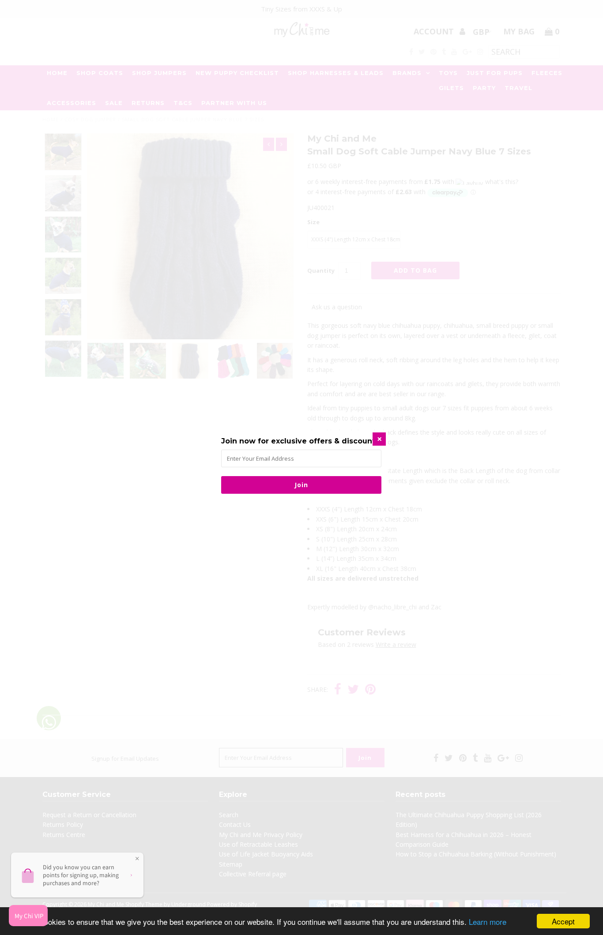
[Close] (379, 439)
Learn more (487, 921)
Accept (563, 921)
